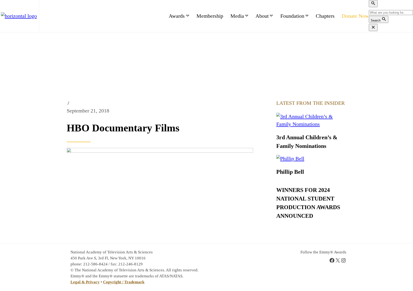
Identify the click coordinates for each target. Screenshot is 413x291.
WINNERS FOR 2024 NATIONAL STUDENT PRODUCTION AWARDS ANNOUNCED (308, 203)
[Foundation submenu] (307, 15)
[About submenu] (271, 15)
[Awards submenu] (187, 15)
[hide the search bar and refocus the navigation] (373, 27)
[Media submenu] (246, 15)
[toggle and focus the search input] (373, 3)
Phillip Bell (290, 172)
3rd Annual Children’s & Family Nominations (306, 141)
